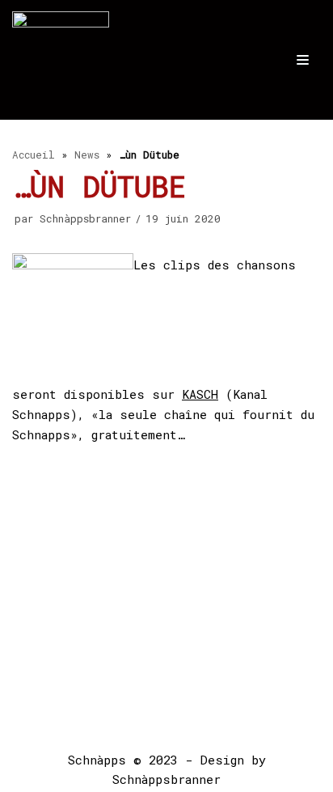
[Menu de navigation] (303, 60)
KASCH (200, 394)
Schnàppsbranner (85, 218)
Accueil (33, 154)
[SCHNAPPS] (60, 59)
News (86, 154)
